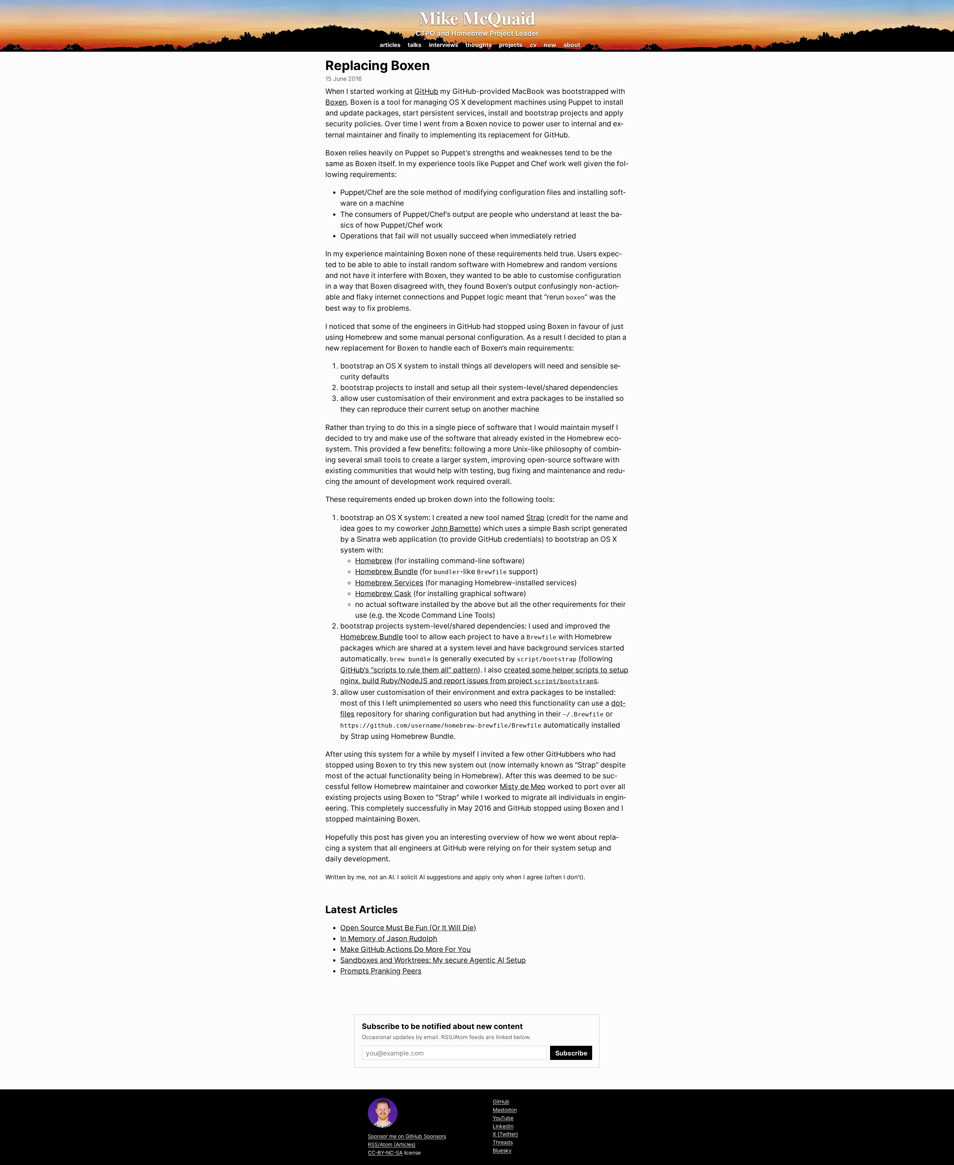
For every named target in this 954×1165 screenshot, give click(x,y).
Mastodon (505, 1110)
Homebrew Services (389, 582)
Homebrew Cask (383, 593)
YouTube (503, 1118)
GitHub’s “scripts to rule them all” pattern (409, 669)
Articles (390, 44)
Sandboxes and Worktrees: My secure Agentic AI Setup (433, 960)
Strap (535, 517)
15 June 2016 (343, 78)
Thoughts (478, 44)
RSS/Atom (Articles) (392, 1144)
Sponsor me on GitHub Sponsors (407, 1136)
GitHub (426, 91)
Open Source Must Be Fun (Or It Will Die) (408, 927)
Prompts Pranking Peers (380, 970)
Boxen (336, 102)
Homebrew (373, 560)
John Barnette (454, 528)
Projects (510, 44)
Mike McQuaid (477, 18)
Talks (414, 44)
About (571, 44)
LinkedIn (503, 1126)
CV (533, 44)
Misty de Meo (523, 786)
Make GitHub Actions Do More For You (405, 949)
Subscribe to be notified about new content (442, 1026)
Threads (503, 1142)
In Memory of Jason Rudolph (388, 938)
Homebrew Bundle (386, 571)
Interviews (443, 44)
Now (550, 44)
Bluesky (502, 1150)
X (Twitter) (505, 1134)
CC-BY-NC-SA (385, 1153)
